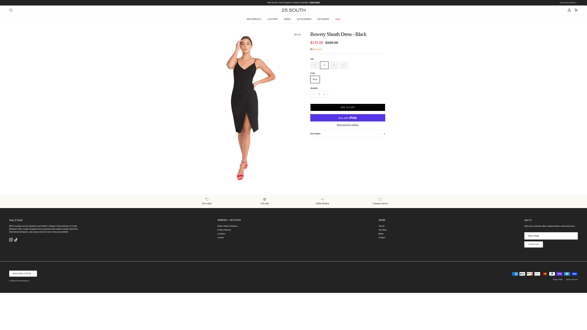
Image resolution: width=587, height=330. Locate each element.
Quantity (314, 88)
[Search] (11, 10)
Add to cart (348, 107)
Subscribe (533, 244)
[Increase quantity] (325, 94)
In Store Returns (224, 230)
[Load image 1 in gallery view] (253, 107)
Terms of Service (572, 279)
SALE (338, 19)
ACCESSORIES (304, 19)
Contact (220, 238)
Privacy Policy (558, 279)
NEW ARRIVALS (254, 19)
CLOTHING (273, 19)
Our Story (382, 230)
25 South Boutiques (22, 281)
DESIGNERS (323, 19)
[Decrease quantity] (313, 94)
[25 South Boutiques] (293, 10)
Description (315, 134)
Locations (221, 234)
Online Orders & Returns (227, 226)
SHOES (287, 19)
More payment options (348, 125)
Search (382, 226)
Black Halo (317, 49)
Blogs (381, 234)
